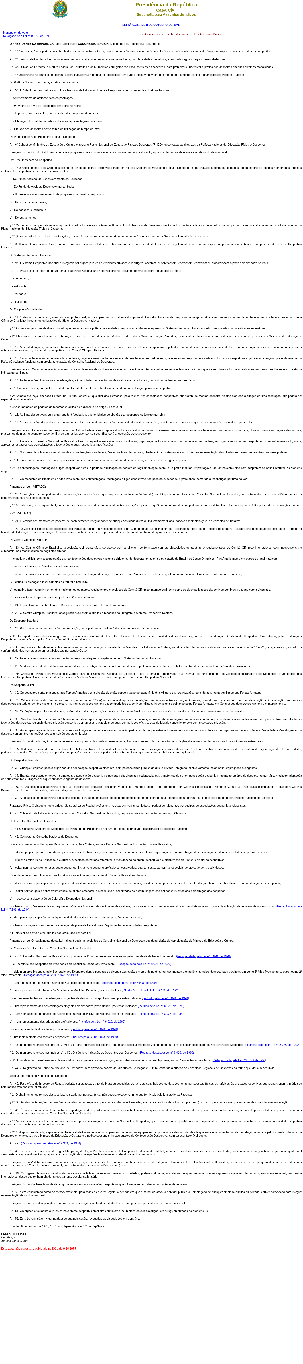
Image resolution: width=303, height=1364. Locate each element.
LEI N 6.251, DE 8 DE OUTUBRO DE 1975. (151, 25)
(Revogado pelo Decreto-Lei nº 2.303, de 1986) (51, 1143)
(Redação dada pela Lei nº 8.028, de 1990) (203, 956)
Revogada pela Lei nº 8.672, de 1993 (26, 36)
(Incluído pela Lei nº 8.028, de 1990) (165, 998)
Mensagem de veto (15, 32)
